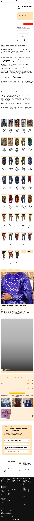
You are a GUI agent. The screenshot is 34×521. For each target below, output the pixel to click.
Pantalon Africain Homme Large (10, 167)
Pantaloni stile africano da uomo (10, 225)
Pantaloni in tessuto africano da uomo (17, 225)
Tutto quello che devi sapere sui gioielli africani (25, 494)
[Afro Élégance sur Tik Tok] (20, 519)
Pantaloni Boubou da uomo (23, 244)
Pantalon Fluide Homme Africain (4, 206)
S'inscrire (4, 487)
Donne (8, 483)
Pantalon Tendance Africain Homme (23, 187)
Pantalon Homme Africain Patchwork (23, 130)
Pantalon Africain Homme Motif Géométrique (11, 130)
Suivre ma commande (14, 489)
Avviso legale (29, 491)
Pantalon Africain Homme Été (30, 148)
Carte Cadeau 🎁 (8, 500)
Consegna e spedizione (14, 486)
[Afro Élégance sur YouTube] (18, 519)
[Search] (31, 1)
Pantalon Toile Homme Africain (4, 186)
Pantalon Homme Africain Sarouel (30, 129)
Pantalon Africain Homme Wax (30, 206)
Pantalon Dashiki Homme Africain (17, 129)
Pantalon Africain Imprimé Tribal (10, 148)
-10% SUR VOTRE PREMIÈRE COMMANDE (17, 392)
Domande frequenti (13, 484)
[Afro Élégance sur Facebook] (14, 519)
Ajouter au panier (23, 251)
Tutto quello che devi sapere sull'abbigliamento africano (25, 488)
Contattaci (14, 491)
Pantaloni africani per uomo (10, 244)
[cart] (33, 1)
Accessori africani (8, 494)
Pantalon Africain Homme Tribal (4, 167)
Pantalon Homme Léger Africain (10, 186)
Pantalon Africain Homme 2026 (23, 148)
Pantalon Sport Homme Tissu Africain (4, 129)
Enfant (8, 486)
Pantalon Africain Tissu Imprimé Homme (17, 187)
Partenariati (19, 480)
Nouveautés (9, 497)
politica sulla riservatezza (30, 487)
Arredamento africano (9, 491)
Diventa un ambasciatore (19, 482)
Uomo (8, 481)
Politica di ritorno (30, 485)
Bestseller (8, 496)
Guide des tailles (13, 481)
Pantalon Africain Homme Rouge (30, 186)
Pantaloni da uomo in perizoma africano (4, 225)
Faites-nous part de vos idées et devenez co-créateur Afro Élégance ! (25, 40)
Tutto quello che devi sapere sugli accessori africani (25, 505)
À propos (18, 484)
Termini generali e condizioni (30, 481)
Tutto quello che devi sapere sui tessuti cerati (25, 482)
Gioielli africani (8, 488)
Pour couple (9, 484)
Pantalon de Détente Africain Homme (17, 206)
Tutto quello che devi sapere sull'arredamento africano (25, 499)
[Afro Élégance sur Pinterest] (16, 519)
